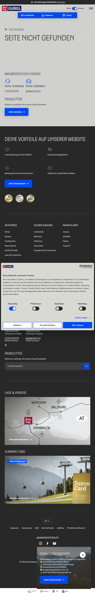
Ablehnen (17, 325)
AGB (37, 528)
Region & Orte (70, 225)
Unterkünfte (39, 232)
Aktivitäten (11, 225)
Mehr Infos (61, 2)
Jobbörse (60, 528)
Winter (7, 232)
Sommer (8, 236)
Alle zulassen (77, 325)
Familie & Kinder (11, 250)
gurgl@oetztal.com (33, 91)
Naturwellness (10, 246)
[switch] (35, 309)
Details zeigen (81, 318)
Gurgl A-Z (67, 246)
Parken (66, 241)
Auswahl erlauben (47, 325)
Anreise (66, 232)
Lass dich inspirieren (13, 255)
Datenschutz (27, 528)
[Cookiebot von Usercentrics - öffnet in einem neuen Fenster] (81, 266)
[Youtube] (54, 543)
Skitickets (38, 236)
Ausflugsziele (10, 241)
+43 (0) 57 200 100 (12, 91)
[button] (47, 521)
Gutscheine (38, 246)
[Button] (86, 366)
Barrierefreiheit (48, 528)
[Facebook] (47, 543)
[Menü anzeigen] (91, 8)
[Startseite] (6, 29)
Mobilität (66, 236)
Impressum (14, 528)
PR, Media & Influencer (76, 528)
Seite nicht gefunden (16, 29)
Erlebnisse (38, 241)
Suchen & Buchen (43, 225)
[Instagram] (40, 543)
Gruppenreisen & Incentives (45, 250)
